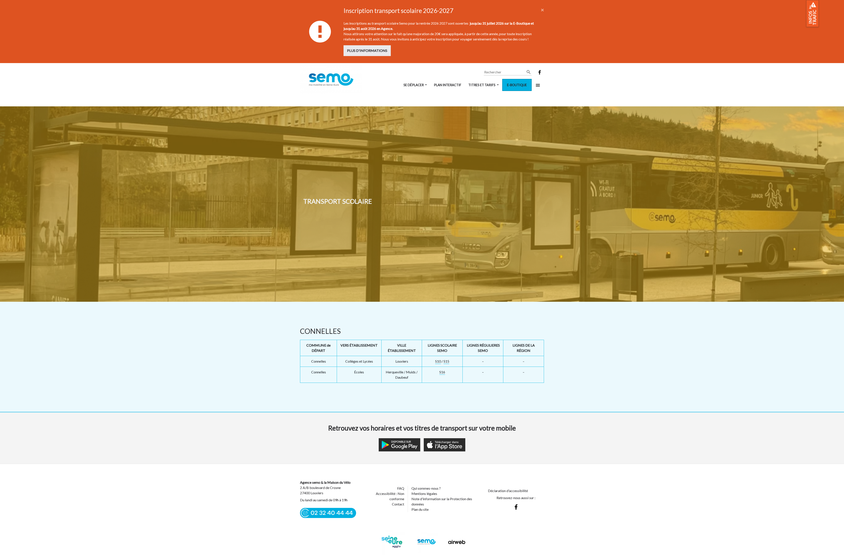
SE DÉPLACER (414, 85)
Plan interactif (447, 85)
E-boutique (517, 85)
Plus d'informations (367, 50)
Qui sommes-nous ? (426, 488)
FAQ (400, 488)
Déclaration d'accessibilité (508, 491)
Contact (398, 504)
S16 (442, 372)
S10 (438, 361)
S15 (446, 361)
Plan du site (420, 509)
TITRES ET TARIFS (482, 85)
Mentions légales (424, 493)
